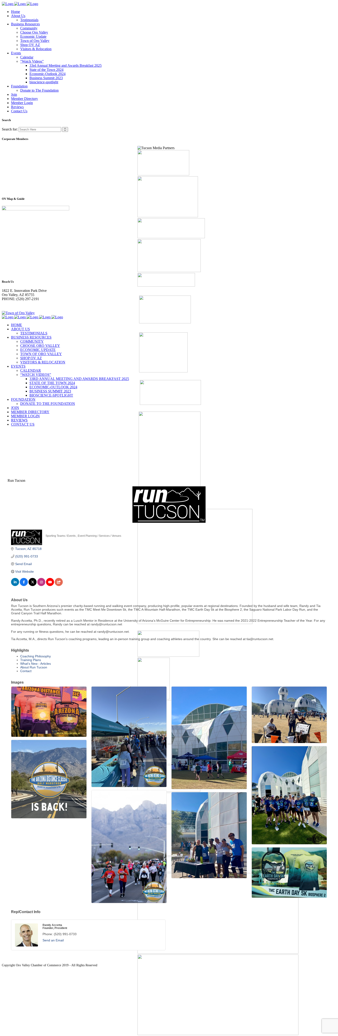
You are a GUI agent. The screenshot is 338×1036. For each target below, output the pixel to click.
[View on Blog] (59, 585)
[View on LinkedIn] (15, 585)
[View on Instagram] (41, 585)
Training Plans (30, 660)
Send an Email (53, 940)
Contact (26, 671)
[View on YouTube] (50, 585)
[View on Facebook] (24, 585)
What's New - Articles (35, 663)
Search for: (10, 129)
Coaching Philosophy (35, 656)
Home (6, 441)
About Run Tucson (33, 667)
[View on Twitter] (33, 585)
